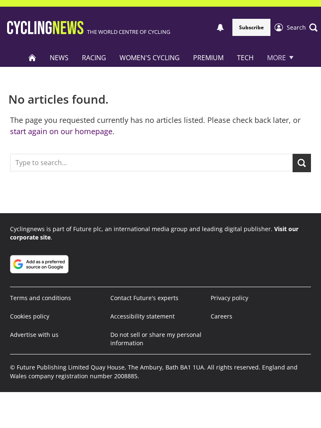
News (59, 57)
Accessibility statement (142, 316)
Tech (245, 57)
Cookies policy (29, 316)
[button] (302, 27)
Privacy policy (229, 298)
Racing (94, 57)
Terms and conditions (40, 298)
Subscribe (251, 27)
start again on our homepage (61, 131)
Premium (208, 57)
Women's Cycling (150, 57)
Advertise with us (34, 335)
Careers (221, 316)
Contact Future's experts (144, 298)
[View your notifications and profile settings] (220, 27)
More (276, 57)
